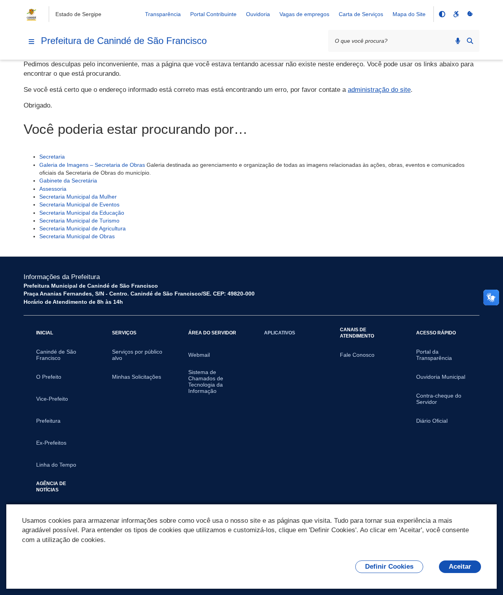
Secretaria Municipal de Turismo (79, 220)
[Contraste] (441, 14)
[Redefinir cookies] (470, 14)
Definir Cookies (389, 566)
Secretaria (52, 156)
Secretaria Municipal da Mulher (78, 196)
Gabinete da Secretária (68, 180)
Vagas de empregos (304, 14)
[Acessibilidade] (456, 14)
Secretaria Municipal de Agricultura (82, 228)
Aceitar (460, 566)
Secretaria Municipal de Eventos (79, 204)
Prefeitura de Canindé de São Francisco (124, 40)
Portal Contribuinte (213, 14)
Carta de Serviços (361, 14)
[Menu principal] (31, 41)
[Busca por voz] (458, 41)
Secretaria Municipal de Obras (77, 236)
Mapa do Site (409, 14)
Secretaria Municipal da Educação (81, 213)
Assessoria (52, 189)
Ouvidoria (258, 14)
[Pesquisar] (470, 41)
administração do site (379, 89)
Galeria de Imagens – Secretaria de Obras (92, 165)
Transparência (163, 14)
